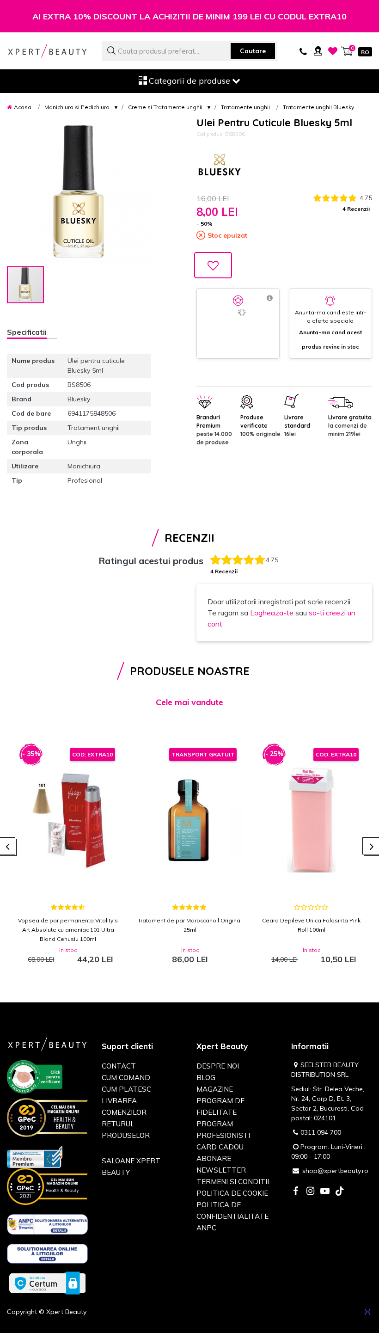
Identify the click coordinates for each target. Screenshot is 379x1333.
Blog (205, 1077)
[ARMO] (34, 1156)
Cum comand (126, 1077)
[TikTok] (339, 1191)
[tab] (32, 333)
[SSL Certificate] (47, 1282)
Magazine (214, 1089)
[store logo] (47, 51)
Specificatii (27, 332)
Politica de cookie (232, 1193)
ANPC (206, 1227)
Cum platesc (126, 1089)
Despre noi (217, 1066)
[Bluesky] (219, 166)
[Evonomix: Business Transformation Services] (367, 1312)
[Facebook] (295, 1191)
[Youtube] (324, 1191)
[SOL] (47, 1255)
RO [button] (365, 52)
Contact (119, 1066)
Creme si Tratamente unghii (165, 107)
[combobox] (189, 51)
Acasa (22, 107)
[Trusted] (34, 1078)
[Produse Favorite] (332, 50)
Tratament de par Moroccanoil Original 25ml (190, 925)
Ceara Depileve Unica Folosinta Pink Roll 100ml (311, 925)
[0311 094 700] (303, 51)
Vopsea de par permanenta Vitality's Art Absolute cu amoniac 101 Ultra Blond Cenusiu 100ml (68, 929)
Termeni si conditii (232, 1181)
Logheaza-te (271, 612)
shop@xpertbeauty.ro (335, 1171)
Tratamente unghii (245, 107)
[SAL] (47, 1226)
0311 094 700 (320, 1132)
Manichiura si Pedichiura (77, 107)
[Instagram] (310, 1191)
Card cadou (220, 1147)
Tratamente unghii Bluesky (318, 107)
